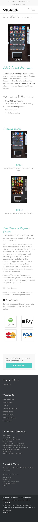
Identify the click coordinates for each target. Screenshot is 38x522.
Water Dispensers (8, 415)
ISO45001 (17, 439)
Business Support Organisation (12, 449)
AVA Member (6, 435)
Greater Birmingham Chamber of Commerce (16, 447)
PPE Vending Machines (9, 418)
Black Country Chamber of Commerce (14, 445)
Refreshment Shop (24, 1)
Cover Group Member (9, 437)
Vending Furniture (8, 411)
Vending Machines (8, 399)
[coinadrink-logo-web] (16, 9)
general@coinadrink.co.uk (10, 474)
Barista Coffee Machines (10, 408)
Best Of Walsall (7, 451)
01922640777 (6, 471)
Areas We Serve (7, 421)
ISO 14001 (11, 439)
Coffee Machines (8, 402)
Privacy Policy (7, 384)
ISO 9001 (5, 439)
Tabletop (5, 405)
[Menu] (32, 9)
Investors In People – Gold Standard (13, 443)
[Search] (28, 9)
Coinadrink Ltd (12, 1)
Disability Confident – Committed (12, 453)
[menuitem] (12, 1)
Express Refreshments (18, 4)
